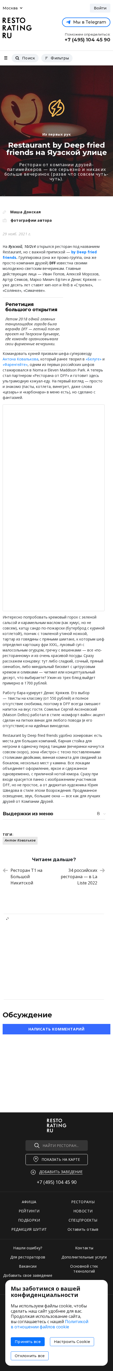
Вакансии (28, 1266)
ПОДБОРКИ (29, 1220)
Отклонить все (30, 1355)
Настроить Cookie (72, 1341)
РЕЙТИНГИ (29, 1210)
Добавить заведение (61, 1171)
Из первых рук (56, 134)
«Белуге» (93, 358)
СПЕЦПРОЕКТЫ (83, 1220)
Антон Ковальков (20, 840)
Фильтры (60, 58)
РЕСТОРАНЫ (83, 1201)
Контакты (84, 1247)
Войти (100, 8)
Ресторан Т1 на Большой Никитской (26, 876)
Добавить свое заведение (27, 1275)
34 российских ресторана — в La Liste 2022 (79, 876)
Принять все (28, 1341)
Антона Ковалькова (20, 358)
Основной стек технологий (84, 1269)
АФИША (29, 1201)
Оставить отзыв (83, 1229)
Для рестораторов (27, 1257)
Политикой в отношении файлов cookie (49, 1324)
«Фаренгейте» (15, 364)
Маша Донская (25, 211)
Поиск (28, 58)
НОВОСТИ (83, 1210)
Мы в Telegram (89, 22)
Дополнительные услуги (84, 1257)
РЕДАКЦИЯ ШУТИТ (29, 1229)
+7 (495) (56, 1182)
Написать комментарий (56, 1029)
